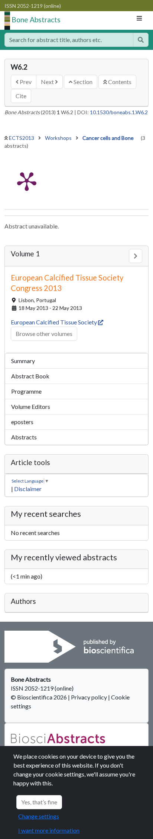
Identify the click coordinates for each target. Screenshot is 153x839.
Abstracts (24, 437)
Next (48, 81)
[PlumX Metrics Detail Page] (26, 180)
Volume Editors (30, 406)
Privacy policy (89, 697)
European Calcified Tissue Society (54, 322)
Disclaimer (28, 488)
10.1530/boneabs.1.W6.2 (119, 112)
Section (82, 81)
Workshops (59, 138)
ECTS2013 (22, 138)
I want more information (48, 830)
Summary (23, 360)
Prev (25, 81)
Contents (119, 81)
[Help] (141, 40)
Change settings (38, 816)
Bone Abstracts (36, 19)
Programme (26, 391)
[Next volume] (135, 256)
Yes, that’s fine (39, 802)
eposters (22, 421)
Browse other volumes (44, 333)
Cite (21, 95)
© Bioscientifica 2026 (39, 697)
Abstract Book (30, 376)
